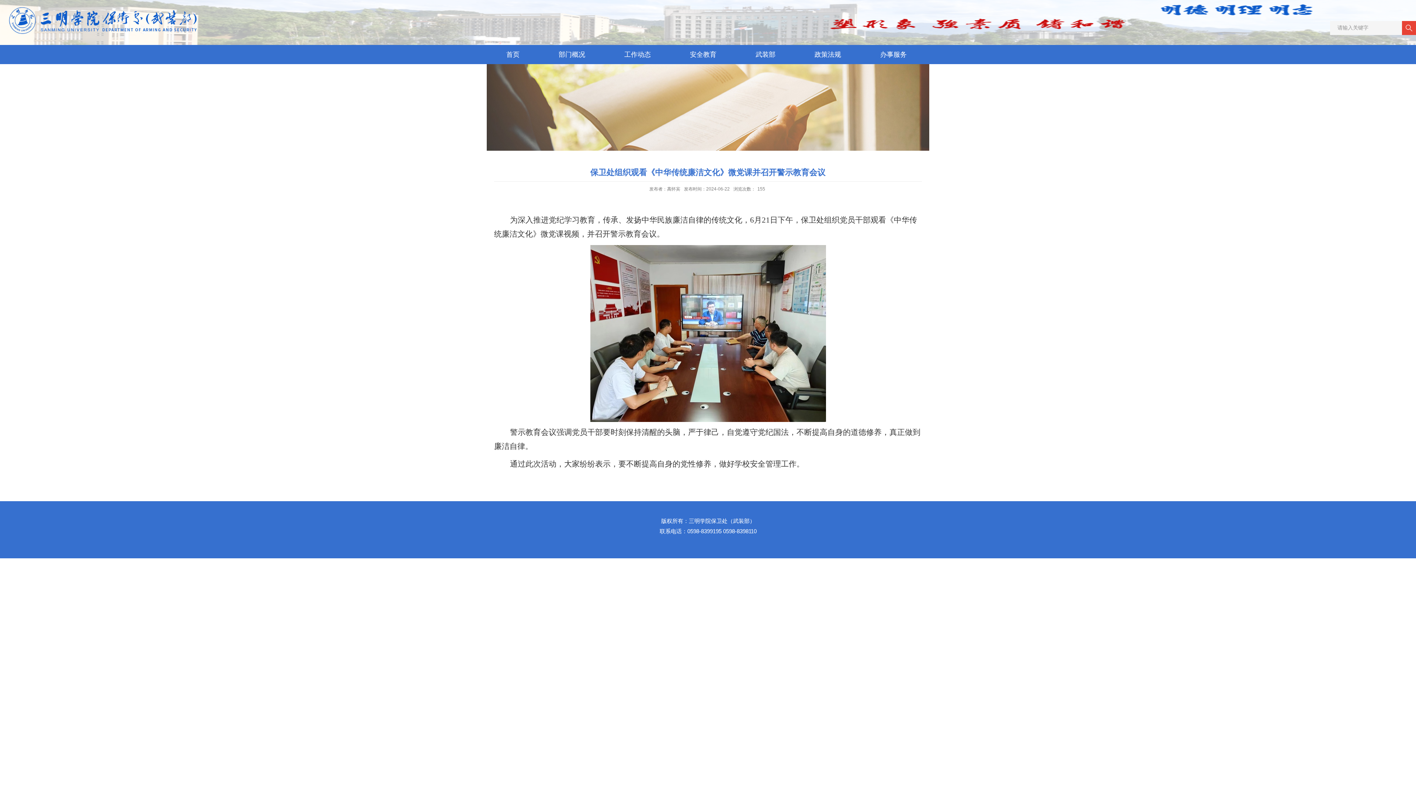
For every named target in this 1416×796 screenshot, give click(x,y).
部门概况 (572, 54)
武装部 (765, 54)
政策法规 (828, 54)
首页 (513, 54)
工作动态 (637, 54)
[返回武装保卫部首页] (109, 9)
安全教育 (703, 54)
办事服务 (893, 54)
